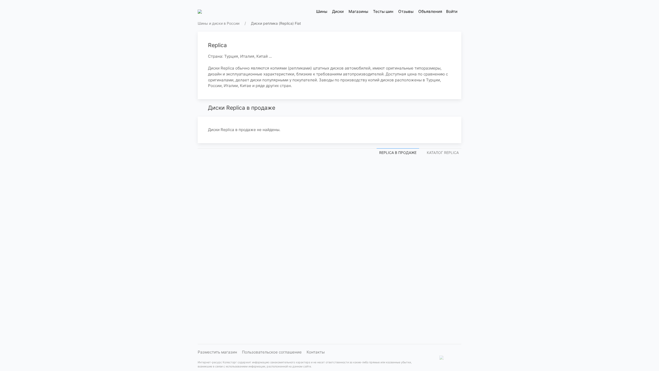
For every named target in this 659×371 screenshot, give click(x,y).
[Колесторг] (200, 12)
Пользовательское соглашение (272, 352)
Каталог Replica (443, 152)
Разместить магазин (217, 352)
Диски (338, 11)
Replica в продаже (398, 152)
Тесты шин (383, 11)
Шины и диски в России (218, 23)
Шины (321, 11)
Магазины (358, 11)
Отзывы (405, 11)
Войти (451, 11)
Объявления (430, 11)
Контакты (316, 352)
